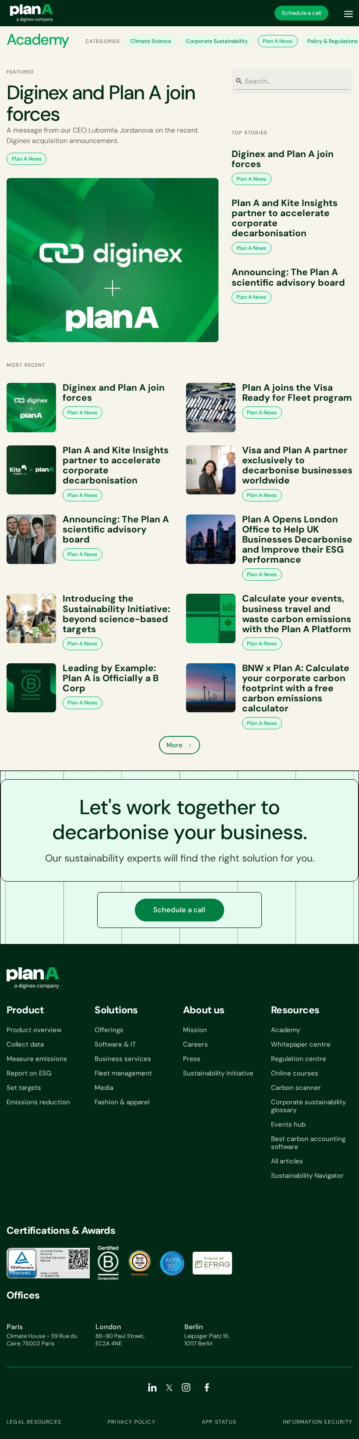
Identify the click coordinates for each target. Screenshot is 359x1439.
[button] (348, 13)
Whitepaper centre (301, 1044)
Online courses (294, 1073)
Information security (317, 1421)
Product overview (34, 1030)
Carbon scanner (296, 1088)
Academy (285, 1030)
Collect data (25, 1044)
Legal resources (34, 1421)
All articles (287, 1161)
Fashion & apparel (122, 1102)
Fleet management (123, 1073)
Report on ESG (29, 1073)
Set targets (24, 1088)
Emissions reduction (38, 1102)
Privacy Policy (131, 1421)
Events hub (288, 1124)
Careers (195, 1044)
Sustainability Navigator (307, 1176)
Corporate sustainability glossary (308, 1106)
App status (219, 1421)
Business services (123, 1059)
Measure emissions (37, 1059)
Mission (195, 1030)
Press (192, 1059)
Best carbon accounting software (308, 1143)
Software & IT (115, 1044)
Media (104, 1088)
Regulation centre (298, 1059)
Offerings (109, 1030)
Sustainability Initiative (218, 1073)
